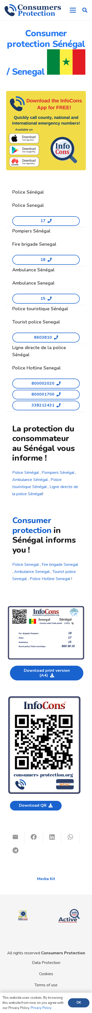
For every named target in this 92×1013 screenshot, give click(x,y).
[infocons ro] (23, 908)
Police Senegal (25, 564)
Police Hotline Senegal (50, 579)
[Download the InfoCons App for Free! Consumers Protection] (46, 130)
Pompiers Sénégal (58, 472)
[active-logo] (69, 909)
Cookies (46, 974)
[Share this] (34, 837)
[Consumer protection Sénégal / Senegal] (46, 608)
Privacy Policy (41, 1008)
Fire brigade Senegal (60, 564)
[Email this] (15, 837)
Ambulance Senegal (32, 571)
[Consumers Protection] (32, 10)
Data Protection (46, 962)
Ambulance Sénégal (30, 479)
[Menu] (72, 10)
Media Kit (46, 879)
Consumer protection (32, 525)
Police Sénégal (25, 472)
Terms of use (45, 985)
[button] (84, 10)
